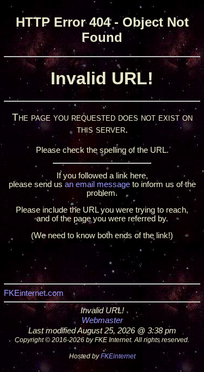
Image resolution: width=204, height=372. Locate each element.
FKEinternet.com (34, 293)
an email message (97, 184)
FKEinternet (118, 356)
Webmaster (102, 320)
